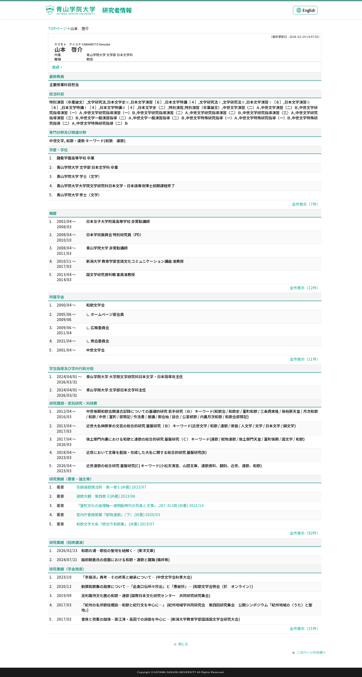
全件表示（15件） (305, 628)
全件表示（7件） (306, 204)
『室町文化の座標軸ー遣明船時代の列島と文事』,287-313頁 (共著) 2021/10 (140, 505)
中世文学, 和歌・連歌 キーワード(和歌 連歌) (87, 140)
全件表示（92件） (305, 533)
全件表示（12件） (305, 287)
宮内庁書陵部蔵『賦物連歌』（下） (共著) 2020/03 (118, 514)
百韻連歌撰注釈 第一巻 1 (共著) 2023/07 (111, 487)
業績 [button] (55, 67)
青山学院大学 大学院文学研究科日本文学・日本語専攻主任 (134, 376)
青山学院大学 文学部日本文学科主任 (116, 389)
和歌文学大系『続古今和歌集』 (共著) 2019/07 (115, 523)
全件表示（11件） (305, 359)
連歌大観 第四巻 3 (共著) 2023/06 (105, 496)
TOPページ (57, 28)
